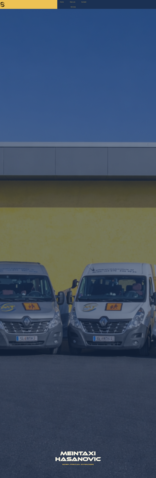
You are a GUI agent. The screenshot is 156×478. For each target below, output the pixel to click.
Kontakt (83, 2)
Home (62, 2)
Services (73, 7)
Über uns (72, 2)
